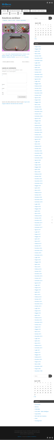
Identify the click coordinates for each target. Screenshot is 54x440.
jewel (28, 54)
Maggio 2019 (38, 185)
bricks (9, 54)
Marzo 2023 (37, 104)
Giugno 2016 (38, 259)
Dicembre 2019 (38, 178)
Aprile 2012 (37, 340)
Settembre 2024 (38, 76)
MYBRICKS (4, 57)
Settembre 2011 (38, 347)
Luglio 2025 (37, 62)
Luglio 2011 (37, 350)
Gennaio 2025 (38, 72)
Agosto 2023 (38, 97)
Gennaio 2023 (38, 106)
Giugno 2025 (38, 65)
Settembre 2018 (38, 201)
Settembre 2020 (38, 157)
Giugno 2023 (38, 100)
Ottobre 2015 (38, 278)
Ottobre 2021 (38, 134)
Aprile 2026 (37, 51)
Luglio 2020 (37, 162)
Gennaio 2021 (38, 148)
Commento (3, 74)
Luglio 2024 (37, 81)
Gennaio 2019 (38, 195)
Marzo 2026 (37, 53)
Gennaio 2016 (38, 271)
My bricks (24, 55)
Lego (11, 55)
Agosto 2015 (38, 283)
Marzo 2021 (37, 144)
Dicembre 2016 (38, 248)
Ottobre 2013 (38, 324)
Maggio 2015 (38, 289)
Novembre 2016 (38, 250)
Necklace (13, 57)
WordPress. (34, 436)
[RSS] (52, 3)
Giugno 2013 (38, 327)
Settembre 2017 (38, 227)
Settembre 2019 (38, 183)
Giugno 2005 (38, 368)
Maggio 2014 (38, 313)
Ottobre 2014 (38, 306)
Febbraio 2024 (38, 86)
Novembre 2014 (38, 303)
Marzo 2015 (37, 294)
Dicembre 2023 (38, 90)
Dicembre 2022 (38, 109)
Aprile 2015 (37, 292)
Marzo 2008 (37, 364)
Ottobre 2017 (38, 225)
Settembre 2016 (38, 255)
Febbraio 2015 (38, 296)
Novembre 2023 (38, 93)
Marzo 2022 (37, 123)
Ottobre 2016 (38, 252)
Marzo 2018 (37, 213)
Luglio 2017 (37, 232)
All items (4, 10)
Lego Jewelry (5, 13)
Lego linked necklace (17, 55)
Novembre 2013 (38, 322)
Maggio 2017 (38, 236)
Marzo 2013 (37, 331)
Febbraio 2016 (38, 269)
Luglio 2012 (37, 338)
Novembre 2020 (38, 153)
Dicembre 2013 (38, 320)
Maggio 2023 (38, 102)
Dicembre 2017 (38, 220)
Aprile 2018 (37, 211)
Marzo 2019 (37, 190)
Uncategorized (38, 420)
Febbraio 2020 (38, 174)
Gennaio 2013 (38, 334)
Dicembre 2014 (38, 301)
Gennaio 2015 (38, 299)
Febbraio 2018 (38, 215)
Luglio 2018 (37, 204)
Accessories (13, 13)
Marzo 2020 (37, 171)
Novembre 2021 (38, 132)
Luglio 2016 (37, 257)
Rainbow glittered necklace (8, 61)
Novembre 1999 (38, 371)
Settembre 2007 (38, 366)
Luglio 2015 (37, 285)
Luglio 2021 (37, 141)
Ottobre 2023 (38, 95)
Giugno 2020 (38, 164)
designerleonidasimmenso (16, 54)
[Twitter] (50, 3)
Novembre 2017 (38, 222)
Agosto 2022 (38, 118)
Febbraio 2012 (38, 345)
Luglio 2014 (37, 308)
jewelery (3, 55)
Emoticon (25, 54)
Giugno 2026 (38, 46)
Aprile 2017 (37, 239)
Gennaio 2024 (38, 88)
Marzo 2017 (37, 241)
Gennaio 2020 (38, 176)
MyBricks (6, 4)
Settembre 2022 (38, 116)
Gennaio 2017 (38, 245)
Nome (3, 85)
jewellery (8, 55)
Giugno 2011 (38, 352)
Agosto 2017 (38, 229)
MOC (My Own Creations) (14, 10)
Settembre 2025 (38, 60)
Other (21, 13)
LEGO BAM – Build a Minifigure (38, 10)
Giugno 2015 (38, 287)
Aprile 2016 (37, 264)
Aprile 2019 (37, 188)
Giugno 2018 (38, 206)
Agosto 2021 (38, 139)
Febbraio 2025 (38, 69)
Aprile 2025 (37, 67)
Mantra (29, 436)
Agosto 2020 (38, 160)
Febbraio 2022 (38, 125)
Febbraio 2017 (38, 243)
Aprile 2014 (37, 315)
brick (7, 54)
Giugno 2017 (38, 234)
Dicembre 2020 (38, 150)
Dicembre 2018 (38, 197)
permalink (26, 57)
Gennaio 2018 (38, 218)
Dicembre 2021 (38, 130)
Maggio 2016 (38, 262)
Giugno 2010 (38, 361)
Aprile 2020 (37, 169)
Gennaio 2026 (38, 56)
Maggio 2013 (38, 329)
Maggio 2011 (38, 354)
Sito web (3, 93)
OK (50, 18)
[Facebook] (47, 3)
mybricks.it (9, 57)
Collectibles (26, 10)
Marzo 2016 (37, 266)
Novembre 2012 (38, 336)
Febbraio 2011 (38, 357)
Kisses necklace (25, 61)
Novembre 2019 (38, 181)
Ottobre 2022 (38, 113)
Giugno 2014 (38, 310)
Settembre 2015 (38, 280)
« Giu (35, 38)
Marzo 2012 (37, 343)
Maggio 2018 (38, 208)
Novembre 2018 (38, 199)
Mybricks (5, 20)
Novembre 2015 (38, 276)
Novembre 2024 (38, 74)
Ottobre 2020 (38, 155)
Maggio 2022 (38, 120)
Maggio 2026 (38, 49)
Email (3, 89)
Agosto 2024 (38, 79)
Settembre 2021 (38, 137)
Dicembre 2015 (38, 273)
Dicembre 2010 (38, 359)
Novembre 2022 (38, 111)
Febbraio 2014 (38, 317)
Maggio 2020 (38, 167)
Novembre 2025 (38, 58)
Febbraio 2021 (38, 146)
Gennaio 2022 (38, 127)
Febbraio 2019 (38, 192)
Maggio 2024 (38, 83)
